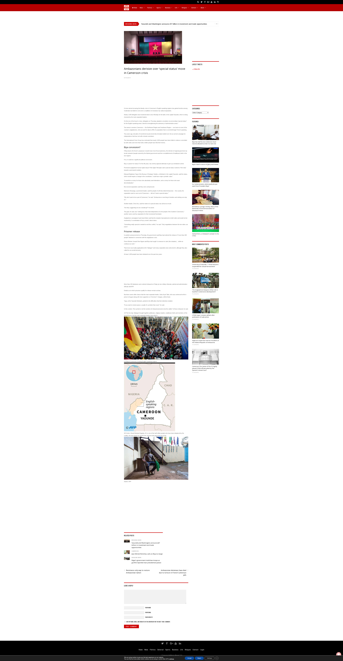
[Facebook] (205, 2)
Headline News (136, 557)
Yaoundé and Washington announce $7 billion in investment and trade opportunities (146, 545)
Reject (199, 658)
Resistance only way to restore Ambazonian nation (137, 571)
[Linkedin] (214, 2)
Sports (159, 8)
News (141, 8)
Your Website (149, 617)
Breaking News (136, 540)
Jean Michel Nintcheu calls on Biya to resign (147, 554)
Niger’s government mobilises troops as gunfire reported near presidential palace (173, 24)
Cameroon (135, 551)
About (202, 8)
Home (135, 8)
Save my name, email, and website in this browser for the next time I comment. (148, 622)
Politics (149, 8)
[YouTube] (211, 2)
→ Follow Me (196, 69)
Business (167, 8)
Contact (193, 8)
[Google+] (208, 2)
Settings (209, 658)
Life (176, 8)
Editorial (160, 649)
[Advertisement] (171, 16)
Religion (184, 8)
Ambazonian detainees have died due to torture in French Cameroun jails (173, 572)
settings (171, 659)
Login (202, 649)
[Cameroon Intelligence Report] (126, 9)
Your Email (148, 612)
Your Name (148, 608)
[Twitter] (201, 2)
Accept (189, 658)
